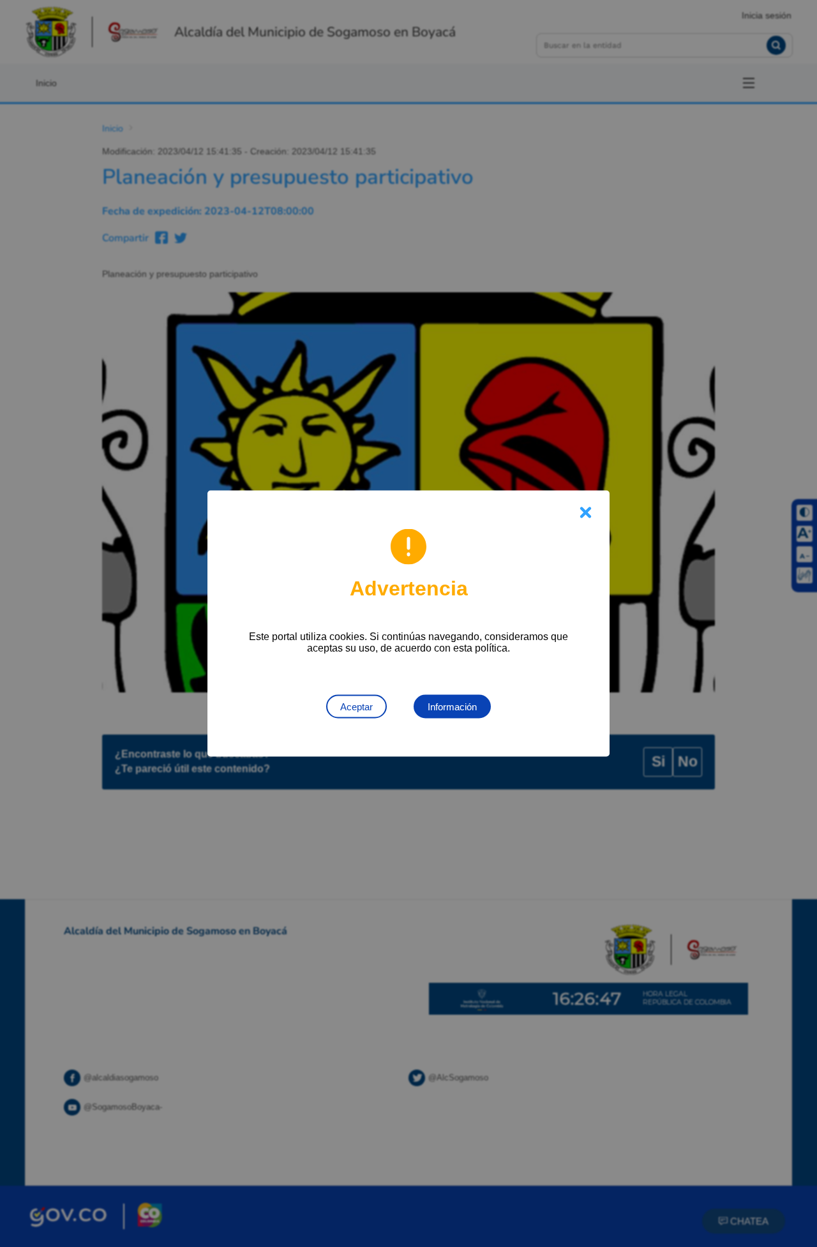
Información (452, 706)
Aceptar (356, 706)
